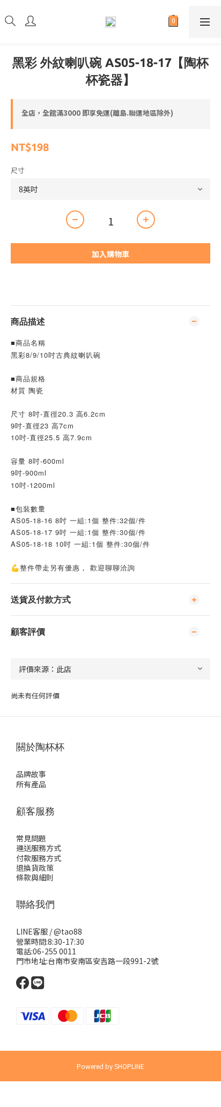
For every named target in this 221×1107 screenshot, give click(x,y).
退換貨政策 (35, 867)
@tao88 (68, 931)
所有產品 (31, 784)
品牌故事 (31, 774)
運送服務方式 (38, 847)
